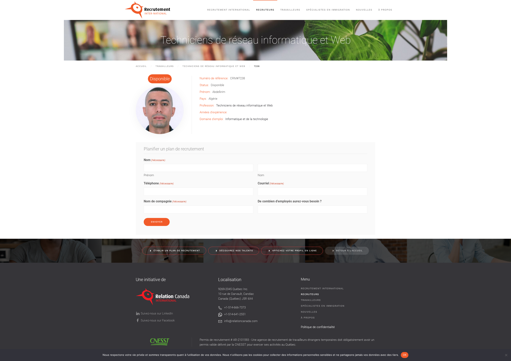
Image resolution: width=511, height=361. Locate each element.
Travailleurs (290, 9)
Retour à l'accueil (349, 250)
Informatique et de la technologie (246, 119)
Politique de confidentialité (318, 327)
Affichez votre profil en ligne (294, 250)
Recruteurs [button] (265, 9)
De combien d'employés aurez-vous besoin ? (290, 201)
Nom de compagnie (165, 201)
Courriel (271, 183)
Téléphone (159, 183)
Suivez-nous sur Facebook (158, 320)
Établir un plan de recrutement (176, 250)
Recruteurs (310, 294)
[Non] (506, 355)
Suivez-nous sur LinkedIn (157, 313)
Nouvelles (364, 9)
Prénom (149, 175)
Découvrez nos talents (236, 250)
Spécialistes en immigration (323, 305)
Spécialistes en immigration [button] (328, 9)
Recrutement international (228, 9)
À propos (385, 9)
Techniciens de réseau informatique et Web (255, 40)
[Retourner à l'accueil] (149, 10)
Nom (261, 175)
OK (405, 354)
